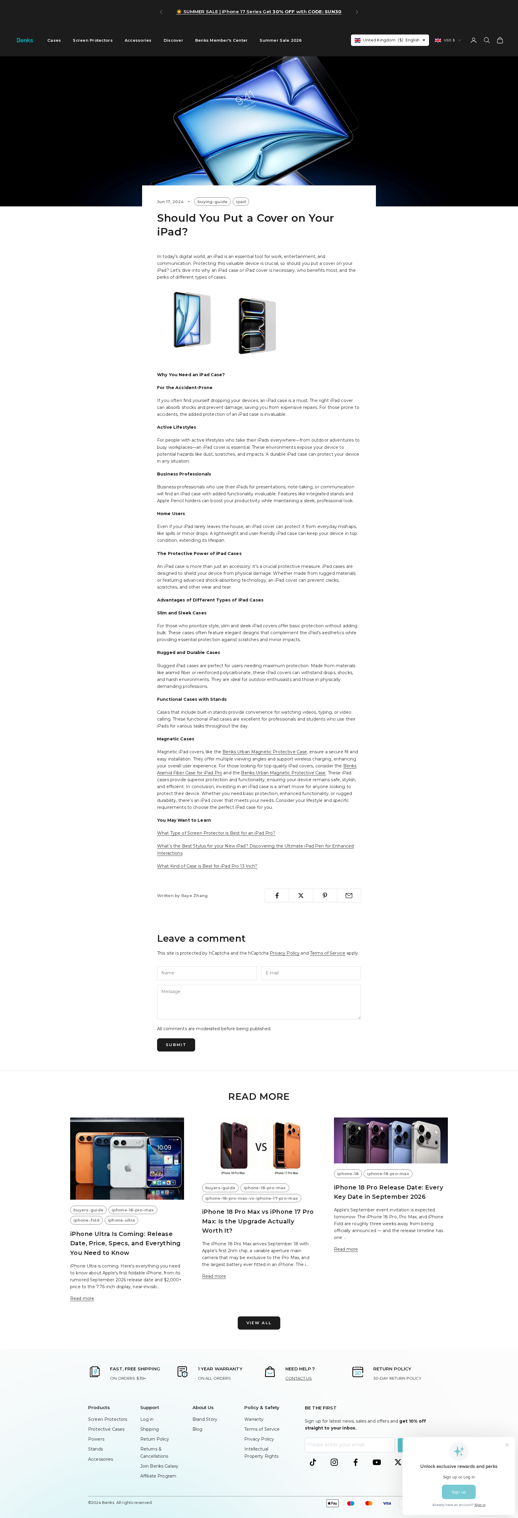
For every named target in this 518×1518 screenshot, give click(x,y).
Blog (197, 1429)
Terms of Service (327, 953)
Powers (96, 1439)
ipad (241, 201)
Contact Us (298, 1378)
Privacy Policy (284, 953)
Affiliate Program (158, 1476)
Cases (54, 40)
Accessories (138, 40)
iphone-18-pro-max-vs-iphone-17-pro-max (251, 1198)
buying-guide (213, 201)
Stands (95, 1449)
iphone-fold (86, 1220)
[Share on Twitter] (301, 895)
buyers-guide (88, 1210)
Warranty (253, 1419)
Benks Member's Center (221, 40)
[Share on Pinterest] (325, 895)
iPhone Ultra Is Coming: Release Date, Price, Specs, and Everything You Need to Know (125, 1243)
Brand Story (205, 1419)
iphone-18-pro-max (133, 1210)
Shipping (149, 1429)
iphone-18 (348, 1173)
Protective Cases (106, 1429)
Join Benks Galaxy (159, 1466)
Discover (173, 40)
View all (259, 1322)
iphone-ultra (121, 1220)
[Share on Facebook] (277, 895)
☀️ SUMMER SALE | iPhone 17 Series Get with (258, 11)
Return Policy (154, 1439)
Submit (176, 1044)
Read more (82, 1298)
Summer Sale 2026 (281, 40)
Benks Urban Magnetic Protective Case (264, 751)
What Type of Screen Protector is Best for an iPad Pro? (216, 833)
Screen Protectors (93, 40)
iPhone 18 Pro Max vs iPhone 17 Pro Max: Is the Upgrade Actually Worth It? (258, 1221)
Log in (147, 1419)
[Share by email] (349, 895)
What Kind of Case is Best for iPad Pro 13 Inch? (207, 866)
